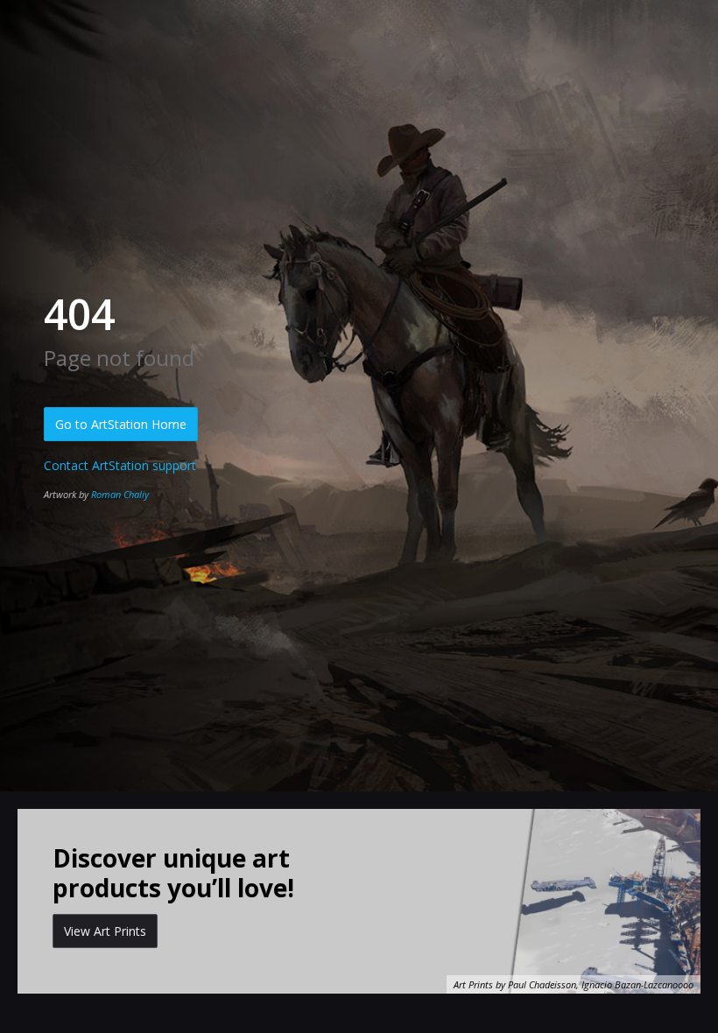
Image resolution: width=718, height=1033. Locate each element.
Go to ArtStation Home (121, 424)
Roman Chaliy (120, 494)
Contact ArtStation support (120, 465)
